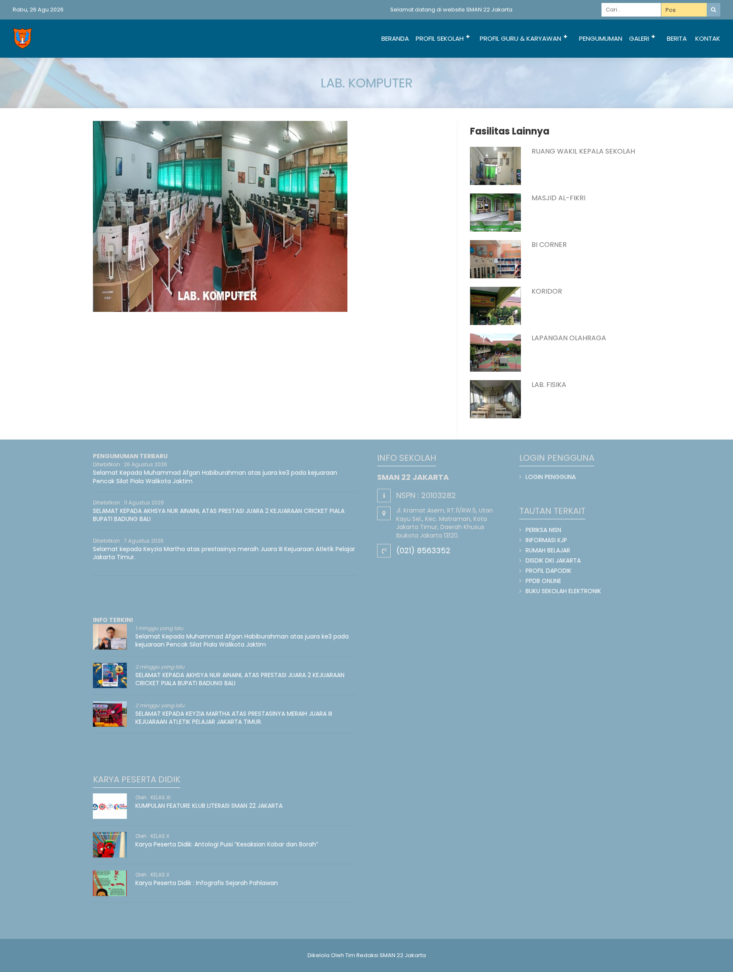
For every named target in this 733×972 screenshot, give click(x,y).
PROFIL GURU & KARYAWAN (520, 38)
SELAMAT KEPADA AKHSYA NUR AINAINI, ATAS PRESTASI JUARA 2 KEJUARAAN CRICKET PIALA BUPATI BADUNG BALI (218, 515)
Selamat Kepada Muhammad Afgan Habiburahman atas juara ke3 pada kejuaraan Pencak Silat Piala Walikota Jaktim (215, 476)
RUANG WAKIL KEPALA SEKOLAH (583, 151)
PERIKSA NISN (543, 530)
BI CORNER (549, 244)
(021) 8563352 (423, 550)
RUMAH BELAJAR (548, 550)
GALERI (639, 38)
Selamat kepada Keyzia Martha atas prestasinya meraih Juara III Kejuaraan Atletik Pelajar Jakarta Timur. (224, 553)
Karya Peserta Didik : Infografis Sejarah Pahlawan (206, 883)
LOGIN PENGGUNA (551, 477)
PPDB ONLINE (543, 581)
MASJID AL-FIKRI (558, 198)
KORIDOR (547, 291)
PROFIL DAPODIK (548, 570)
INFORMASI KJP (546, 540)
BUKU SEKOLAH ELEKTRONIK (563, 591)
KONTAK (707, 38)
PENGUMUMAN (600, 38)
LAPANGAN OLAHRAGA (569, 338)
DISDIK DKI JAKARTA (553, 560)
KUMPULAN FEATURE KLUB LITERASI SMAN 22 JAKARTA (209, 805)
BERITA (677, 38)
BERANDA (395, 38)
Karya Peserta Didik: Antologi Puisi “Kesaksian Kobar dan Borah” (226, 844)
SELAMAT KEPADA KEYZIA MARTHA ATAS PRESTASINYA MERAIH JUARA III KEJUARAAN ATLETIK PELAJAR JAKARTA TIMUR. (233, 717)
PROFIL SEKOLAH (440, 38)
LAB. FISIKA (549, 384)
